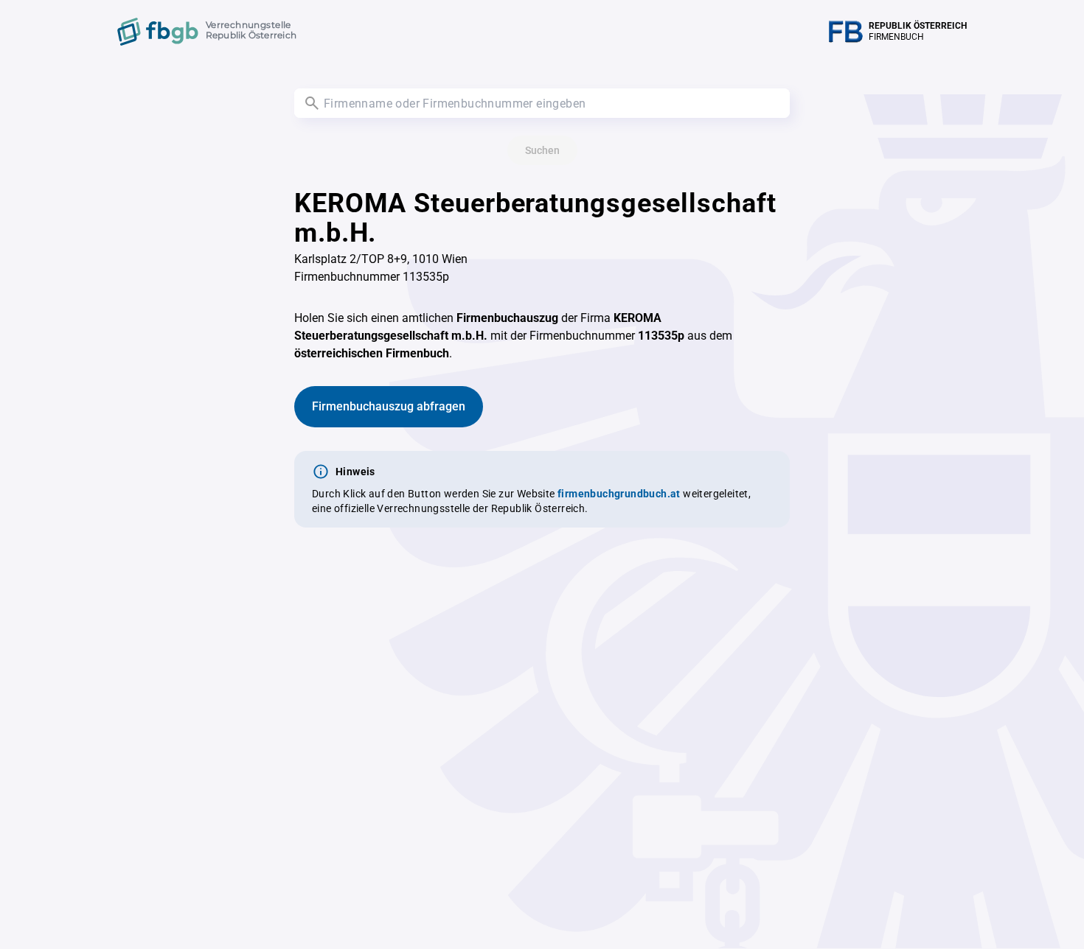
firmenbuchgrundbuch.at (619, 494)
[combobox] (542, 103)
